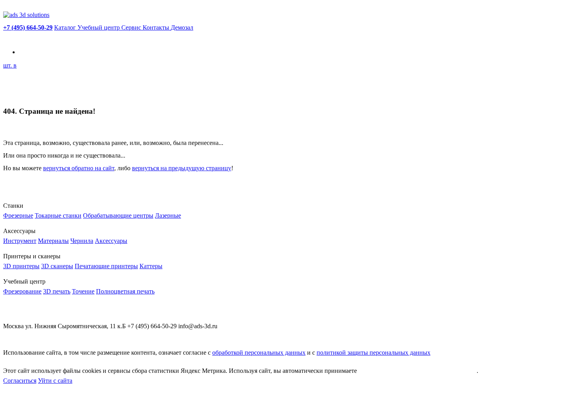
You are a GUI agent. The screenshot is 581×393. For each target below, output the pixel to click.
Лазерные (168, 215)
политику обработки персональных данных (417, 370)
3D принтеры (21, 266)
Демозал (182, 27)
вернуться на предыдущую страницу (181, 168)
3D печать (56, 291)
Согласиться (19, 380)
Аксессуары (111, 240)
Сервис (132, 27)
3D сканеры (57, 266)
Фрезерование (22, 291)
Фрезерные (18, 215)
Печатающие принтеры (106, 266)
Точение (83, 291)
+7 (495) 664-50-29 (28, 27)
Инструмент (19, 240)
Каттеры (151, 266)
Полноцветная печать (125, 291)
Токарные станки (58, 215)
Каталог (65, 27)
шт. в (10, 65)
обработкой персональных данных (259, 352)
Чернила (81, 240)
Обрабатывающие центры (118, 215)
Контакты (157, 27)
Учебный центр (99, 27)
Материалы (53, 240)
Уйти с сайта (55, 380)
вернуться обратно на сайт (78, 168)
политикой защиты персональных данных (373, 352)
